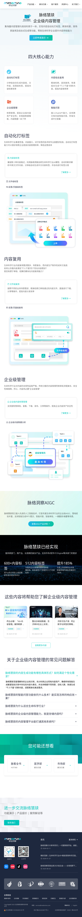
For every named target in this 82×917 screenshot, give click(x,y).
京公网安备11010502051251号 (15, 910)
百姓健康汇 (25, 898)
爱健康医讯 (35, 898)
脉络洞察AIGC (41, 503)
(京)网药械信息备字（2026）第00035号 (66, 910)
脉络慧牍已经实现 (41, 547)
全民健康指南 (73, 898)
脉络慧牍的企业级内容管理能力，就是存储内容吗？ (34, 713)
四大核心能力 (41, 57)
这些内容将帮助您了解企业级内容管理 (41, 597)
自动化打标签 (17, 136)
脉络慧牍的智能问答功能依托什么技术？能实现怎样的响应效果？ (40, 696)
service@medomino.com (43, 905)
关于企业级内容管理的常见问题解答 (41, 660)
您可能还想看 (41, 746)
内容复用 (12, 259)
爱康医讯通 (62, 898)
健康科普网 (7, 898)
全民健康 (16, 898)
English (75, 905)
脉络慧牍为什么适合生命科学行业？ (25, 706)
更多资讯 (72, 839)
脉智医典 (44, 898)
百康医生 (53, 898)
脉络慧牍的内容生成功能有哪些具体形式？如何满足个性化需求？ (40, 674)
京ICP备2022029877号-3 (41, 910)
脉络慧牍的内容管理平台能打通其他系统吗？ (31, 721)
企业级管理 (14, 379)
